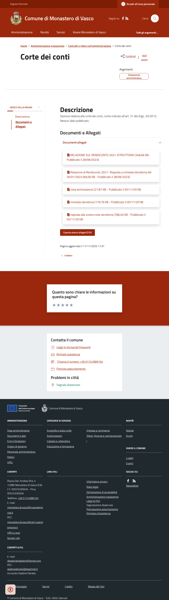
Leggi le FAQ (93, 501)
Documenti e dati (16, 436)
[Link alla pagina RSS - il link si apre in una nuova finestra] (127, 18)
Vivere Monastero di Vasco (89, 32)
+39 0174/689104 (28, 498)
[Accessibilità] (10, 589)
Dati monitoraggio (17, 586)
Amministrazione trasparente (47, 46)
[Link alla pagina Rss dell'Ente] (134, 481)
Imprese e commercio (98, 430)
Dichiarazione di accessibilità (101, 492)
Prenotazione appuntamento (102, 509)
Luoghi (129, 458)
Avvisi (129, 436)
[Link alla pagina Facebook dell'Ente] (128, 481)
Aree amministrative (18, 430)
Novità (44, 32)
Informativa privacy (97, 482)
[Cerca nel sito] (153, 18)
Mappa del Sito (96, 586)
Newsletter (132, 486)
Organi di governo (17, 446)
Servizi (61, 32)
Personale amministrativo (21, 452)
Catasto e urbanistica (58, 441)
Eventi (129, 463)
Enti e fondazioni (16, 441)
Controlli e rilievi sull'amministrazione (89, 46)
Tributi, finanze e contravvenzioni (104, 438)
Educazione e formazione (60, 446)
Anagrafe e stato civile (59, 430)
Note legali (92, 487)
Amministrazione (22, 32)
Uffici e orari (13, 533)
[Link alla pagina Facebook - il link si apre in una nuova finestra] (123, 18)
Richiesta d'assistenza (98, 513)
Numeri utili (13, 538)
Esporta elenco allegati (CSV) (77, 232)
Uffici (10, 462)
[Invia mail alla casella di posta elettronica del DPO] (24, 561)
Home (23, 46)
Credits (68, 586)
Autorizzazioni (54, 436)
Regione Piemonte (19, 4)
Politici (10, 457)
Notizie (130, 430)
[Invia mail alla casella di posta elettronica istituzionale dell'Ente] (25, 510)
